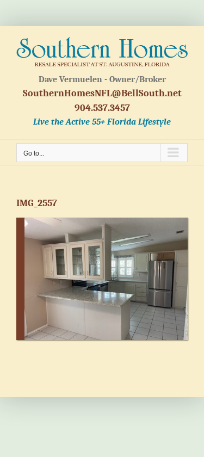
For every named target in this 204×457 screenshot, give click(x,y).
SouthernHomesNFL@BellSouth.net (102, 93)
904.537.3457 (102, 108)
